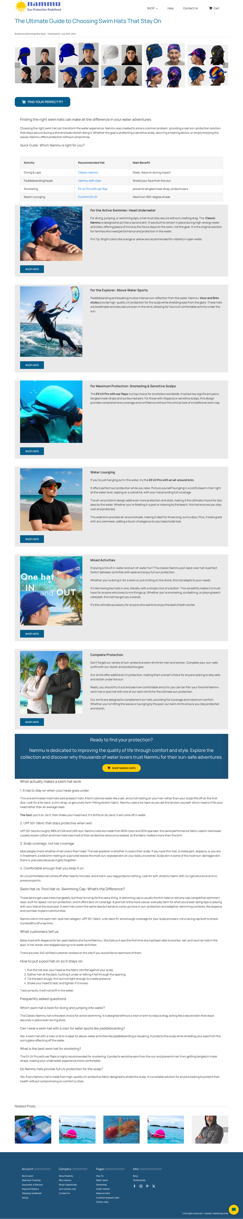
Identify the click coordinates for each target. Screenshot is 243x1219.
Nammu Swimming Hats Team (31, 33)
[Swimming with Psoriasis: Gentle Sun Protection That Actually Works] (210, 1118)
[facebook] (134, 1186)
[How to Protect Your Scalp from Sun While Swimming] (165, 1118)
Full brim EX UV (87, 197)
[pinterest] (147, 1186)
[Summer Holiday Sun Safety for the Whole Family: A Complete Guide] (33, 1118)
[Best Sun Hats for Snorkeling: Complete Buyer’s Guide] (121, 1118)
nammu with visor (89, 181)
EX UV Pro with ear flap (92, 189)
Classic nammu (88, 172)
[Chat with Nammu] (234, 1210)
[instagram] (140, 1186)
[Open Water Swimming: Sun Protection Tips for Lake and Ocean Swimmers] (77, 1118)
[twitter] (153, 1186)
